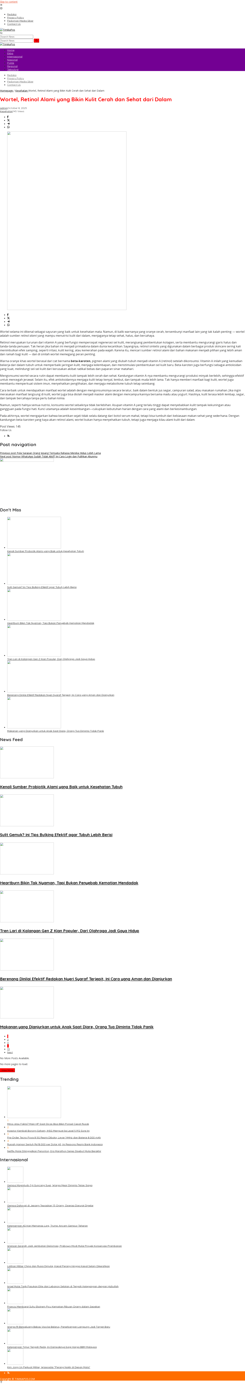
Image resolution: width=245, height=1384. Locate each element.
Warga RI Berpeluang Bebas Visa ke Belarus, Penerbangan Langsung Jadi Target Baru (58, 1326)
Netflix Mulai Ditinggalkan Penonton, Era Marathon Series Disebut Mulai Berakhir (54, 1151)
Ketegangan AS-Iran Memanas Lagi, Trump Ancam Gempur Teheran (47, 1225)
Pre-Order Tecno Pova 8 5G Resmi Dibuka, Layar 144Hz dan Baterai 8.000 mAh (54, 1137)
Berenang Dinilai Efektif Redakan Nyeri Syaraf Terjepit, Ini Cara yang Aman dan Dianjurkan (60, 695)
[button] (36, 41)
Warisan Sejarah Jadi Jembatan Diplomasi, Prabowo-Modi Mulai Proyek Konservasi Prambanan (64, 1246)
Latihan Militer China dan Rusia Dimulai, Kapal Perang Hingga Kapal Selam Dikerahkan (58, 1266)
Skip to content (9, 1)
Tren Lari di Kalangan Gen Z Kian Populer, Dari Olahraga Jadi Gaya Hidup (51, 659)
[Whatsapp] (8, 127)
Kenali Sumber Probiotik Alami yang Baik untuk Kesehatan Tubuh (45, 551)
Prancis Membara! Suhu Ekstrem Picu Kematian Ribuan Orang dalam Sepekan (53, 1306)
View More (7, 1070)
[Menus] (1, 5)
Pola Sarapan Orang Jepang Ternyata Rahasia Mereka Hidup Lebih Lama (50, 453)
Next (10, 1052)
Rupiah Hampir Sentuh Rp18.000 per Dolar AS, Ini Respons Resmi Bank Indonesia (55, 1144)
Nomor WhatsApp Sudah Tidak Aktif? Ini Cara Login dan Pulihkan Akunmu (48, 456)
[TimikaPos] (7, 29)
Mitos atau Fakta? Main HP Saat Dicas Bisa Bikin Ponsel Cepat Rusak (48, 1124)
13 (8, 1049)
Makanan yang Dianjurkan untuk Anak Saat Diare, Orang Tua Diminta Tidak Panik (55, 731)
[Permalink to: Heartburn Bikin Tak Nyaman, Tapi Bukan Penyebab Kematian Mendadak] (34, 619)
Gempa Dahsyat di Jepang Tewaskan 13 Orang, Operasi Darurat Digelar (50, 1205)
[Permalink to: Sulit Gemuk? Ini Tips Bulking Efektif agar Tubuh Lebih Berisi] (34, 583)
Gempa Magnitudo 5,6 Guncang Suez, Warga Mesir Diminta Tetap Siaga (49, 1185)
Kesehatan (6, 111)
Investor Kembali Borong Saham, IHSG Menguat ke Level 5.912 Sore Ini (48, 1130)
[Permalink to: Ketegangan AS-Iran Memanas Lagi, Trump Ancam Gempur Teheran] (15, 1222)
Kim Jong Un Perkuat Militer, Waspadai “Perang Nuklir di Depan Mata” (48, 1367)
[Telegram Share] (8, 124)
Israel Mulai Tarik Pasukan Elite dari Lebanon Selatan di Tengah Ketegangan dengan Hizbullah (63, 1286)
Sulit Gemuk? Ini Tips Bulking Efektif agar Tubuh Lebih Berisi (42, 587)
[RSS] (8, 436)
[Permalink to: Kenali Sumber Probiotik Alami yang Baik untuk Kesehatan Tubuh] (34, 547)
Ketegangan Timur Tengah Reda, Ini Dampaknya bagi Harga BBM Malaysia (52, 1347)
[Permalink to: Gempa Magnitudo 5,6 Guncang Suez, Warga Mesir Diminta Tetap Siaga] (15, 1181)
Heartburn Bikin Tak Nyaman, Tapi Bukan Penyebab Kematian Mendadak (50, 623)
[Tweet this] (8, 120)
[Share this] (7, 117)
